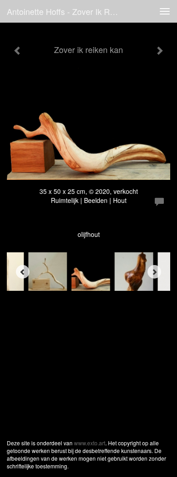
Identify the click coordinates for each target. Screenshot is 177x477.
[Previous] (23, 272)
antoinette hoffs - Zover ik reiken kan (67, 11)
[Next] (154, 272)
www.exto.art (89, 443)
